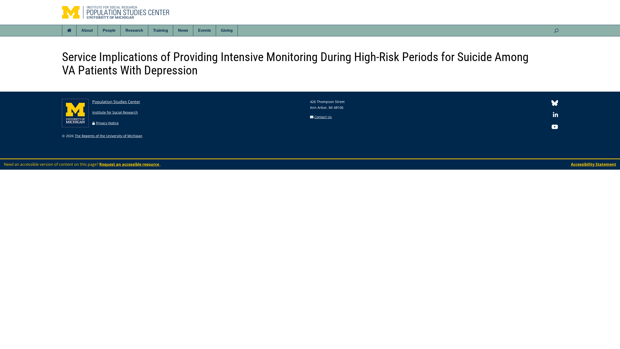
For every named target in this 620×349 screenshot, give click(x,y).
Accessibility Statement (593, 164)
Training (160, 30)
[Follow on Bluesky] (554, 104)
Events (204, 30)
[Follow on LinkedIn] (555, 115)
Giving (227, 30)
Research (134, 30)
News (183, 30)
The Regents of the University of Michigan (108, 136)
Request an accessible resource (129, 164)
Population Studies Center (116, 101)
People (109, 30)
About (87, 30)
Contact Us (323, 117)
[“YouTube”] (554, 127)
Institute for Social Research (115, 112)
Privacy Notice (107, 123)
